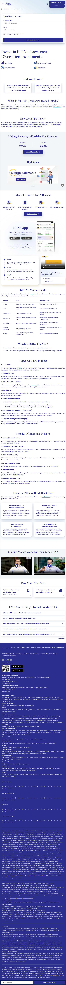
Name (5, 27)
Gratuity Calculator (28, 720)
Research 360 (6, 726)
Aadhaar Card (15, 764)
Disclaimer (43, 768)
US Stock (53, 751)
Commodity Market (15, 705)
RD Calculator (23, 716)
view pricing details (32, 152)
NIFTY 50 (4, 710)
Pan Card (7, 764)
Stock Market (13, 751)
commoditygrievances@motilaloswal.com (21, 898)
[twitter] (6, 660)
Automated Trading (40, 753)
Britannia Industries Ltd (52, 733)
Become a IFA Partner (37, 743)
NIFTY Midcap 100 (50, 710)
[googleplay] (17, 670)
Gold (3, 753)
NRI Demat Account (25, 697)
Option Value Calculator (47, 722)
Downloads (27, 774)
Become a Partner (7, 743)
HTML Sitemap (12, 776)
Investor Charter (6, 774)
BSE (3, 768)
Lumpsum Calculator (8, 718)
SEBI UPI (56, 6)
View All (60, 638)
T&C (22, 34)
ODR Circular (45, 774)
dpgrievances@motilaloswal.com (36, 876)
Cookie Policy (50, 768)
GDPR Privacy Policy (17, 774)
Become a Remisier (49, 743)
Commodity (11, 753)
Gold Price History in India (31, 758)
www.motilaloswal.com (55, 975)
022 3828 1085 (6, 683)
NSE (6, 768)
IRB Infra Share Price (22, 733)
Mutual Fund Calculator (31, 718)
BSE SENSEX (11, 710)
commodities (35, 385)
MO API (24, 726)
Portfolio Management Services (21, 699)
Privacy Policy (54, 774)
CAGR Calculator (19, 718)
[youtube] (8, 660)
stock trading (57, 107)
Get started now (32, 214)
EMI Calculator (43, 718)
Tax (3, 764)
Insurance (9, 701)
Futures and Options (28, 705)
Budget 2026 (5, 751)
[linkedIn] (11, 660)
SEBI (9, 768)
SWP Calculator (52, 718)
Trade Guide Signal (16, 726)
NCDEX (12, 768)
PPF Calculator (39, 720)
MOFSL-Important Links (21, 768)
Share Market (5, 705)
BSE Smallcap (25, 710)
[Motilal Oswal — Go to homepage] (8, 4)
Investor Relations (34, 768)
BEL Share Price (26, 735)
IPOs (41, 751)
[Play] (16, 566)
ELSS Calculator (48, 720)
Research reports (7, 739)
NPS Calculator (35, 722)
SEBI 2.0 (39, 774)
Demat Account (22, 751)
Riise (28, 726)
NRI (6, 753)
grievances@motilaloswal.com (14, 876)
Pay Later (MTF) (44, 699)
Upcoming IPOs (6, 697)
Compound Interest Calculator (36, 716)
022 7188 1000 (6, 692)
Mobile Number (8, 20)
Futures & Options (33, 751)
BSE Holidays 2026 (18, 758)
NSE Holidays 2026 (7, 758)
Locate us (16, 747)
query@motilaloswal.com (9, 681)
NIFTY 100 (58, 710)
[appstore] (17, 666)
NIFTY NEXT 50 (41, 710)
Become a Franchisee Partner (21, 743)
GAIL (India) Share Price (53, 730)
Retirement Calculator (52, 716)
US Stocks (51, 697)
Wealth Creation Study (28, 770)
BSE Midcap (33, 710)
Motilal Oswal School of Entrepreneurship (34, 739)
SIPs (12, 483)
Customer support (25, 747)
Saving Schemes (24, 764)
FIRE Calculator (59, 722)
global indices (45, 497)
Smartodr (33, 774)
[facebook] (3, 660)
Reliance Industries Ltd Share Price (11, 735)
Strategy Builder (34, 726)
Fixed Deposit (35, 699)
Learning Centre (17, 739)
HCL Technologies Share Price (37, 733)
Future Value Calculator (15, 720)
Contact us (5, 747)
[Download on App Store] (14, 238)
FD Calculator (14, 716)
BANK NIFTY (18, 710)
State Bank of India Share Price (37, 730)
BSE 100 (4, 712)
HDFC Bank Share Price (8, 730)
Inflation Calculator (24, 722)
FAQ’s (10, 747)
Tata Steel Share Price (22, 730)
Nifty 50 (19, 368)
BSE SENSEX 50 (11, 712)
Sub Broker (60, 751)
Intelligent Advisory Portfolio (40, 697)
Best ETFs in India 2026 (14, 760)
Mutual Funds (15, 697)
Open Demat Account (56, 2)
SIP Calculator (6, 716)
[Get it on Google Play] (26, 238)
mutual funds (34, 294)
